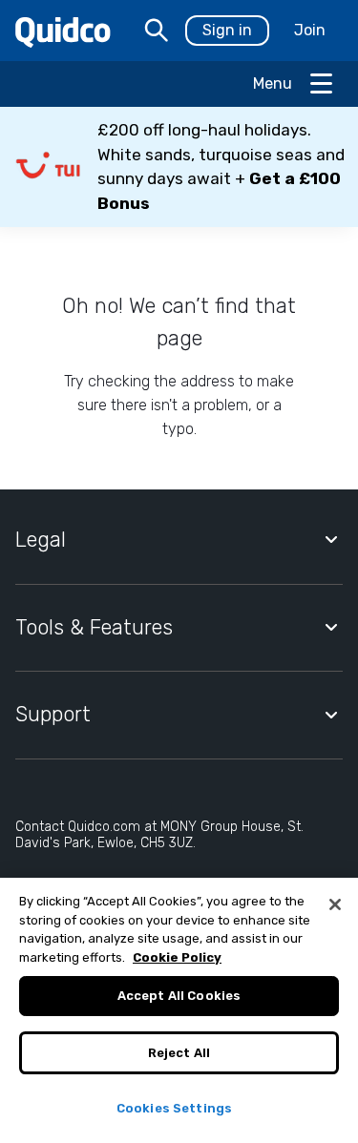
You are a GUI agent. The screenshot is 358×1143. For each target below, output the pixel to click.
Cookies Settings (174, 1108)
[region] (179, 1010)
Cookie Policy (177, 957)
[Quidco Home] (63, 31)
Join (310, 30)
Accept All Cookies (179, 995)
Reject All (179, 1053)
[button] (179, 167)
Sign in (227, 30)
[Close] (335, 904)
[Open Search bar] (156, 30)
